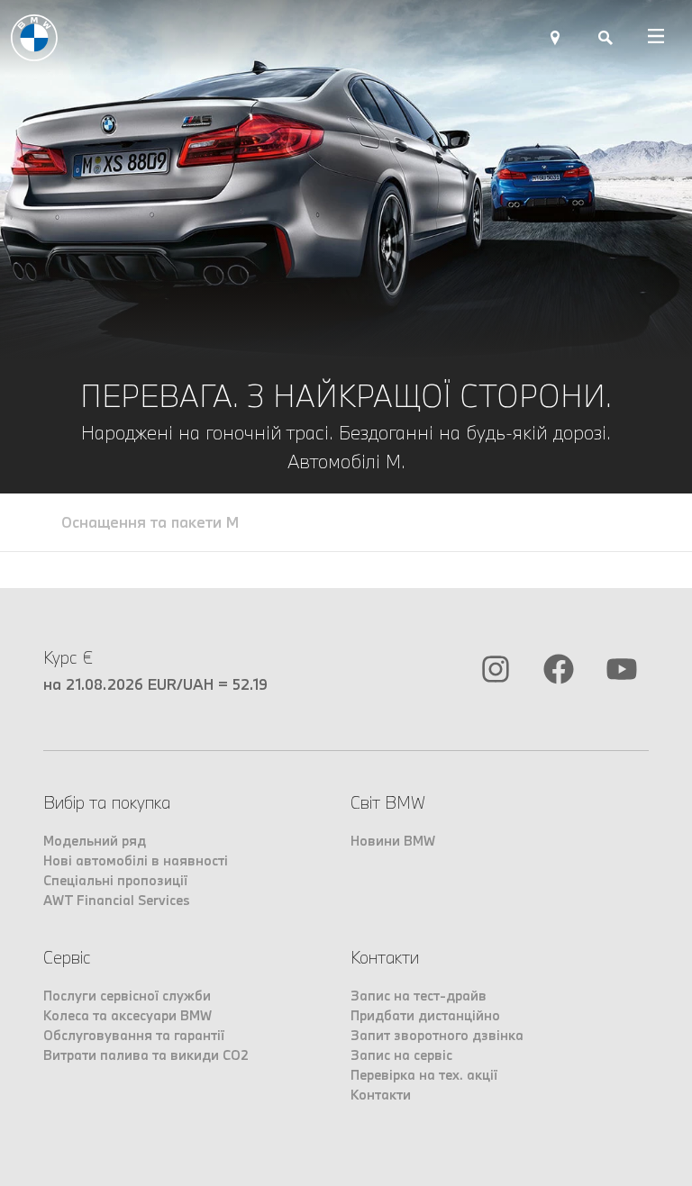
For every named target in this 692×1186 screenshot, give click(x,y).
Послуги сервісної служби (127, 995)
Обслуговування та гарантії (133, 1035)
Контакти (381, 1094)
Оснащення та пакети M (150, 521)
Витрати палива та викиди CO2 (146, 1055)
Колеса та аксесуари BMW (127, 1015)
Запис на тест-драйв (419, 995)
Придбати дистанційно (425, 1015)
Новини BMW (393, 840)
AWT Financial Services (116, 900)
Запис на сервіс (401, 1055)
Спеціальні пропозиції (115, 880)
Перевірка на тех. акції (424, 1074)
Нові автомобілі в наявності (135, 860)
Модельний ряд (94, 840)
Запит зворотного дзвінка (437, 1035)
